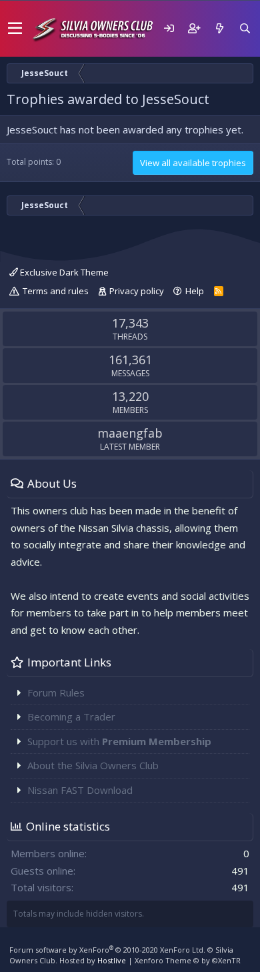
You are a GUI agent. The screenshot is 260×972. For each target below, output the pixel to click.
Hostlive (111, 960)
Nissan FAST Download (80, 790)
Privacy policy (136, 291)
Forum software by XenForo (107, 950)
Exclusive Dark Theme (63, 272)
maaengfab (130, 433)
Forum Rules (56, 692)
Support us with (119, 741)
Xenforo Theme (188, 960)
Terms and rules (56, 291)
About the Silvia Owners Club (93, 765)
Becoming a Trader (71, 716)
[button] (15, 29)
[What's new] (219, 28)
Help (194, 291)
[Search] (244, 28)
